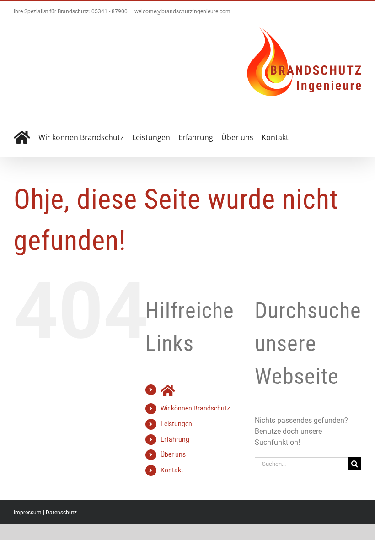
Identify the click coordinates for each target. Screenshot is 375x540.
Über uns (173, 454)
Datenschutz (61, 512)
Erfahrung (175, 439)
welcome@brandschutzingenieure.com (182, 11)
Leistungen (176, 423)
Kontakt (172, 470)
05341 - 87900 (109, 11)
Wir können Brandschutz (195, 408)
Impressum (28, 512)
